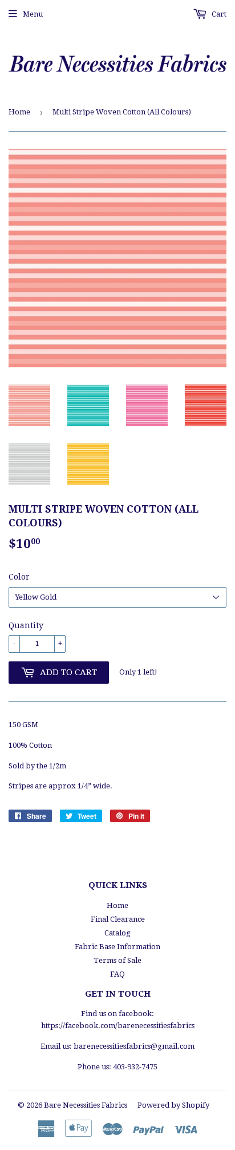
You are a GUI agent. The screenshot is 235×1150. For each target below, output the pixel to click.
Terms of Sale (117, 960)
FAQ (117, 974)
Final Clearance (118, 919)
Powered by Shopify (173, 1105)
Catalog (117, 933)
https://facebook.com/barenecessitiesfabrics (118, 1025)
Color (19, 576)
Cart (218, 14)
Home (19, 112)
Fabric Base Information (117, 946)
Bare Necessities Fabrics (85, 1105)
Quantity (26, 625)
